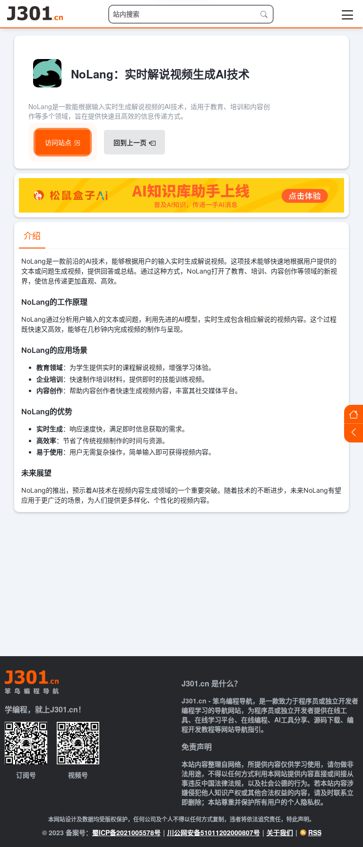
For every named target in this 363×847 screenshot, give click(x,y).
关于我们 (280, 832)
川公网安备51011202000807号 (213, 832)
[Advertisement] (181, 583)
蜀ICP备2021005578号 (126, 832)
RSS (314, 832)
